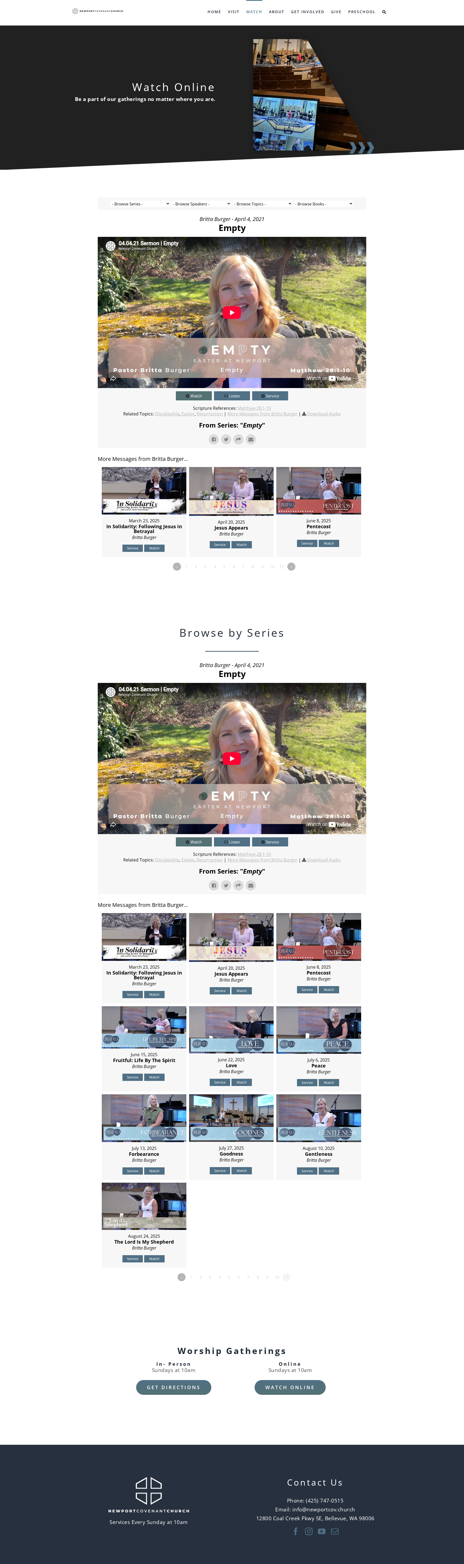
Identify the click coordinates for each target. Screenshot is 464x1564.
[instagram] (309, 1531)
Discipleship (167, 414)
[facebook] (296, 1531)
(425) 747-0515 (324, 1500)
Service (272, 396)
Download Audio (324, 414)
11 (281, 566)
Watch (196, 396)
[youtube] (322, 1531)
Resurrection (210, 414)
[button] (384, 11)
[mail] (335, 1531)
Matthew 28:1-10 (254, 408)
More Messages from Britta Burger (262, 414)
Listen (234, 396)
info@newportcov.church (323, 1509)
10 (272, 566)
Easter (188, 414)
